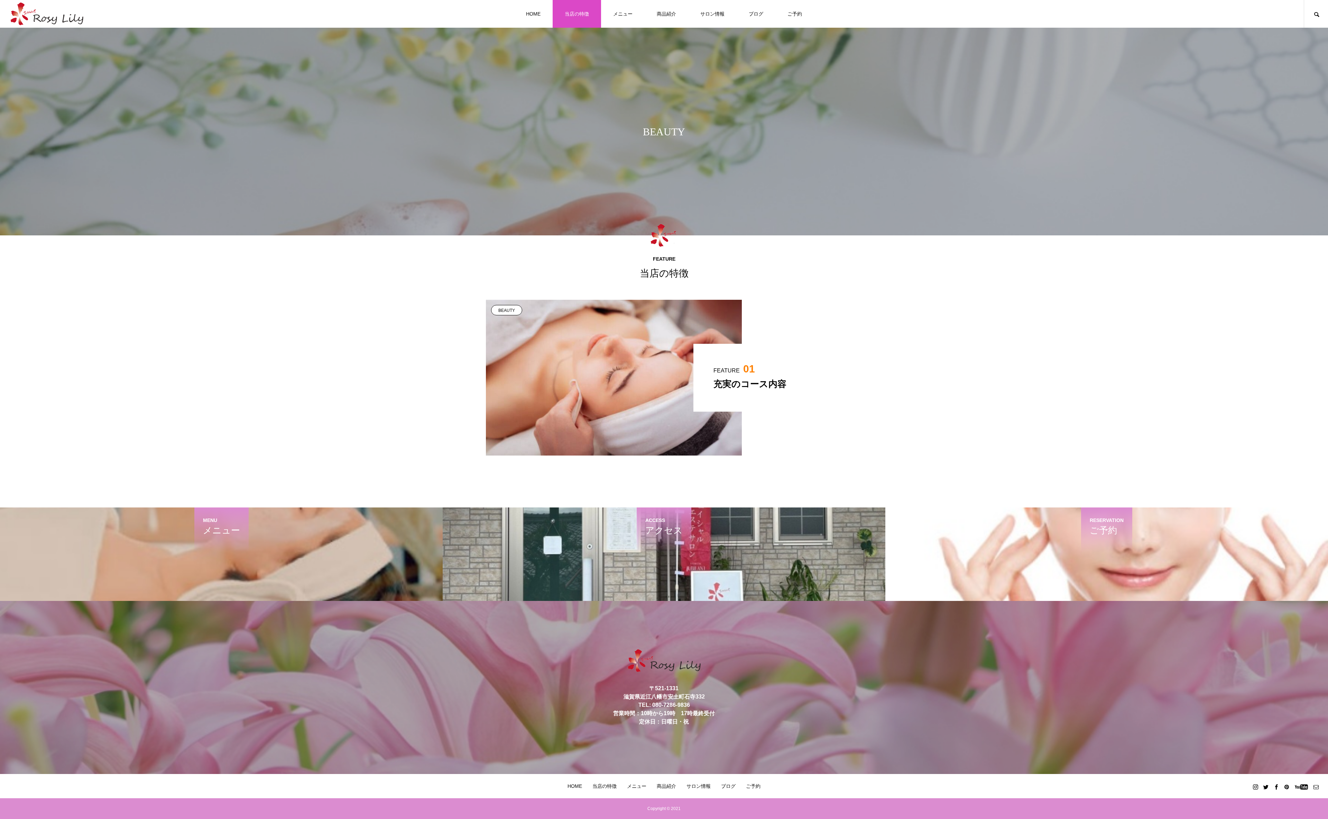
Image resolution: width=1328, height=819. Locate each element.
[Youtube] (1301, 786)
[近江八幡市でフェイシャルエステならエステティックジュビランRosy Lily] (46, 13)
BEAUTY (506, 310)
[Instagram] (1255, 786)
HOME (533, 14)
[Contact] (1315, 786)
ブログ (756, 14)
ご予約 (794, 14)
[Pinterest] (1286, 786)
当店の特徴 (577, 14)
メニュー (623, 14)
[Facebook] (1276, 786)
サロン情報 (712, 14)
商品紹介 (666, 14)
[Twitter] (1265, 786)
